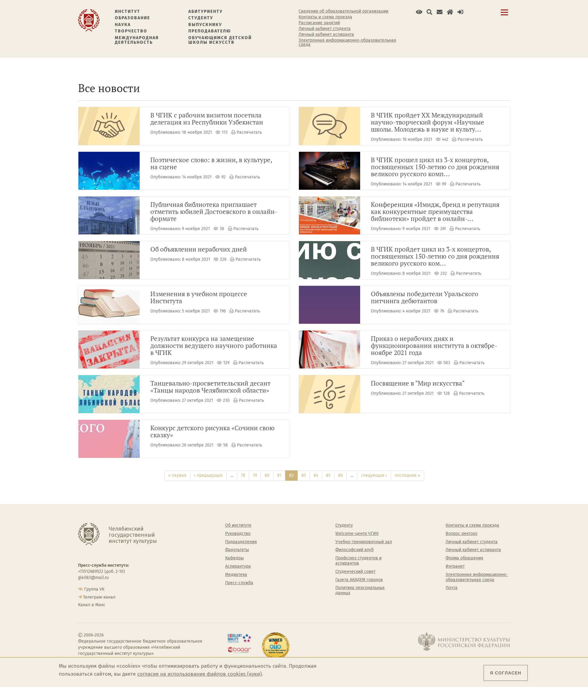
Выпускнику (205, 24)
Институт (127, 11)
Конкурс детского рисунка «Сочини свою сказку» (212, 431)
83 (303, 475)
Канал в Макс (91, 604)
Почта (452, 587)
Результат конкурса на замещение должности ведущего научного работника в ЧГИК (213, 346)
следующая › (374, 475)
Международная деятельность (137, 40)
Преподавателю (209, 31)
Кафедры (234, 558)
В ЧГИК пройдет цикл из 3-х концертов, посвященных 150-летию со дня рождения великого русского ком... (435, 256)
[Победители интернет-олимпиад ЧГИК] (275, 646)
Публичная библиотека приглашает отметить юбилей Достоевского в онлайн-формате (213, 212)
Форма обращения (464, 558)
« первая (177, 475)
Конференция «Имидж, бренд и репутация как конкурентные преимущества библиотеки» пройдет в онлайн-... (435, 212)
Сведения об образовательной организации (343, 11)
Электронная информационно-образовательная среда (347, 42)
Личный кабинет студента (325, 29)
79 (255, 475)
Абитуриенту (205, 11)
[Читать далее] (109, 126)
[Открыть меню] (504, 15)
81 (279, 475)
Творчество (131, 31)
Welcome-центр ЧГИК (357, 533)
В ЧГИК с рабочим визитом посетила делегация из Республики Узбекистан (206, 119)
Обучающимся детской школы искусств (220, 40)
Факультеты (237, 549)
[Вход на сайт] (460, 12)
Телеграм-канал (99, 597)
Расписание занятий (319, 23)
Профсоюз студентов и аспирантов (358, 561)
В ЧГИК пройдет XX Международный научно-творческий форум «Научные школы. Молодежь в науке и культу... (427, 122)
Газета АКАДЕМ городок (359, 579)
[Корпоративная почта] (440, 12)
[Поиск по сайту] (429, 12)
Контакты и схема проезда (325, 17)
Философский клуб (354, 549)
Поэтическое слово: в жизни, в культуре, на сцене (211, 163)
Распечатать (249, 132)
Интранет (455, 566)
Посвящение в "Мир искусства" (418, 383)
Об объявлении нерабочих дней (198, 249)
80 (267, 475)
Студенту (200, 18)
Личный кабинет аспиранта (326, 34)
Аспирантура (238, 566)
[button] (419, 12)
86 (340, 475)
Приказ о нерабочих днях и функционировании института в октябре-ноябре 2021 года (434, 346)
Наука (123, 24)
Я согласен (505, 672)
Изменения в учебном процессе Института (198, 297)
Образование (132, 18)
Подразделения (241, 542)
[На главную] (89, 20)
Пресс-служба (239, 583)
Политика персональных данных (360, 590)
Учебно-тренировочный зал (363, 542)
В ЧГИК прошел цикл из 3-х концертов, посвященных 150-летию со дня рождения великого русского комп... (435, 167)
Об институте (238, 525)
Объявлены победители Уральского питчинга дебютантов (424, 297)
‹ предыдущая (208, 475)
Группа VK (94, 589)
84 (316, 475)
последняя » (407, 475)
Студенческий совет (355, 571)
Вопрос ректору (461, 533)
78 (243, 475)
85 (328, 475)
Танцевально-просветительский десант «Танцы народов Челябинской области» (210, 387)
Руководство (238, 533)
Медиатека (236, 574)
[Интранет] (450, 12)
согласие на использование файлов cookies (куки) (199, 674)
